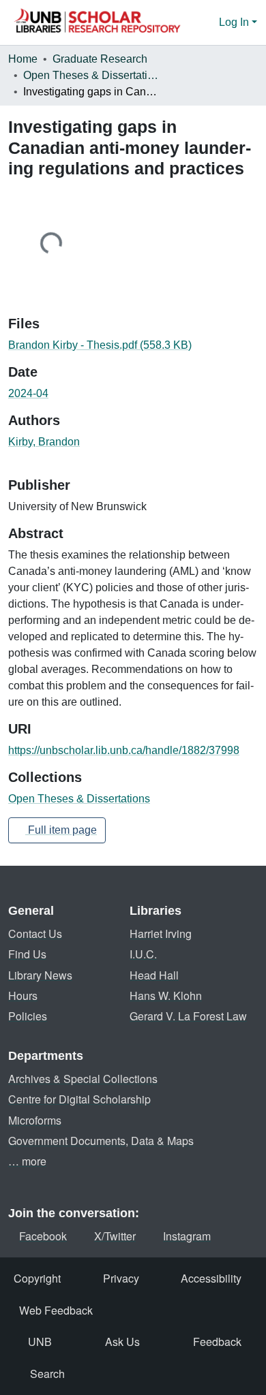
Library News (40, 975)
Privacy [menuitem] (121, 1278)
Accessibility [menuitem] (211, 1278)
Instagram (187, 1236)
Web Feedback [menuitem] (56, 1310)
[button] (97, 22)
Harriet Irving (161, 933)
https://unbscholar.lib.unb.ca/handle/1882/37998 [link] (123, 750)
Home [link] (23, 59)
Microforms (34, 1120)
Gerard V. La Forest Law (188, 1016)
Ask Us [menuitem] (122, 1341)
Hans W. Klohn (166, 995)
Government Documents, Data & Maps (101, 1140)
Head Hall (154, 975)
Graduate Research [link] (100, 59)
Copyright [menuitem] (37, 1278)
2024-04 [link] (28, 393)
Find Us (27, 954)
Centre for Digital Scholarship (79, 1099)
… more (27, 1161)
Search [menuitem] (47, 1373)
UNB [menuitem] (40, 1341)
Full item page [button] (61, 830)
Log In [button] (235, 22)
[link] (133, 345)
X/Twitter (115, 1236)
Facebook (43, 1236)
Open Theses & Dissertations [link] (91, 75)
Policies (27, 1016)
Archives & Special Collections (83, 1078)
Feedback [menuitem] (217, 1341)
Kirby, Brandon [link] (44, 442)
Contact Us (35, 933)
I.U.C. (143, 954)
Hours (23, 995)
